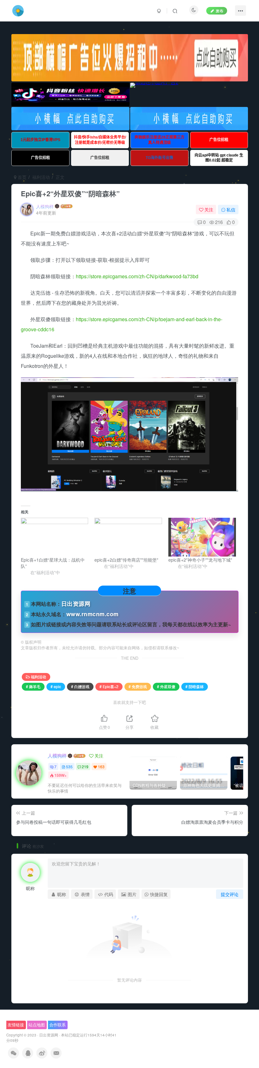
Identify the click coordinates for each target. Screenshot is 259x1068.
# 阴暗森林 (194, 686)
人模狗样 (45, 206)
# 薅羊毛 (33, 686)
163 (101, 766)
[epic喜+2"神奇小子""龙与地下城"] (202, 537)
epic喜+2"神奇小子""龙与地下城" (200, 560)
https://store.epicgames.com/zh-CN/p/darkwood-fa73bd (137, 276)
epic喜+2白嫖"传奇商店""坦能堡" (126, 560)
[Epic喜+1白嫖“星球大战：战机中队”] (54, 537)
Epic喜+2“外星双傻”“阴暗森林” (70, 193)
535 (69, 766)
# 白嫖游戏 (80, 686)
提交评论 (229, 894)
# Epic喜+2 (108, 686)
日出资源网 (48, 1034)
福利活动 (41, 177)
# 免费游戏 (138, 686)
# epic (56, 686)
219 (85, 766)
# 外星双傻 (166, 686)
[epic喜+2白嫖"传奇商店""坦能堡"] (128, 537)
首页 (21, 177)
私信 (230, 209)
